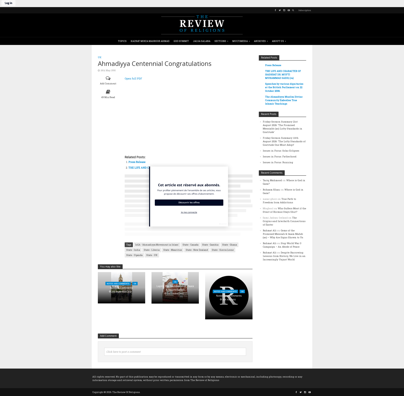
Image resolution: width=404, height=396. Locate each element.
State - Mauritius (172, 249)
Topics (122, 41)
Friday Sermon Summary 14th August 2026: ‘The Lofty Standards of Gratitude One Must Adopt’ (284, 141)
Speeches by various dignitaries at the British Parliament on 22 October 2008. (284, 87)
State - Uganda (134, 255)
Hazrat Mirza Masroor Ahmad (150, 41)
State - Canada (190, 244)
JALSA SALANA (201, 41)
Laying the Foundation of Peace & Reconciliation (175, 287)
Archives (260, 41)
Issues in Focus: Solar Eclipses (281, 150)
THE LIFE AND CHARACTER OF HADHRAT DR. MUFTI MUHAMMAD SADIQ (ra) (283, 74)
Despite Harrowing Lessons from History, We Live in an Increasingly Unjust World (284, 256)
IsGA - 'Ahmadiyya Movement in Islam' (157, 244)
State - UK (151, 255)
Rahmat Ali (269, 230)
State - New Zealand (197, 249)
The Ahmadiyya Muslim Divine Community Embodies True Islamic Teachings (284, 100)
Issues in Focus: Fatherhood (279, 156)
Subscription (304, 10)
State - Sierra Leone (223, 249)
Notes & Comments (121, 288)
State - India (133, 249)
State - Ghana (229, 244)
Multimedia (240, 41)
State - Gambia (210, 244)
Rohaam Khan (271, 189)
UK (99, 57)
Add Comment (108, 83)
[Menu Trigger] (3, 3)
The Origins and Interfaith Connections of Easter (284, 221)
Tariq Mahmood (272, 180)
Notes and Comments (118, 283)
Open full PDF (133, 78)
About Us (278, 41)
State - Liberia (152, 249)
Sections (220, 41)
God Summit (181, 41)
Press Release (137, 162)
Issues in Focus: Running (278, 162)
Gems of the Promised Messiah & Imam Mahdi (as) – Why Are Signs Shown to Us (283, 234)
